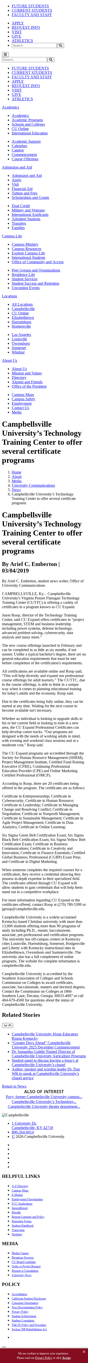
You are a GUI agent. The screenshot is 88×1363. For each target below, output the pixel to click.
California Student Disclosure (29, 1298)
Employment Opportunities (27, 1199)
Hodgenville (21, 326)
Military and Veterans (28, 210)
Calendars (19, 146)
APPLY (18, 23)
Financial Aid (22, 189)
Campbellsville (23, 309)
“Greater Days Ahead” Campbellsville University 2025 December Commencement (46, 1045)
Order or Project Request (26, 1266)
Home (16, 472)
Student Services (24, 279)
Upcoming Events (26, 288)
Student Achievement (24, 1316)
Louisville (19, 339)
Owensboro (21, 343)
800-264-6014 (23, 1132)
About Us (19, 369)
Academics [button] (10, 107)
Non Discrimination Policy (27, 1307)
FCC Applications (22, 1203)
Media (17, 412)
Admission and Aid (27, 175)
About (17, 477)
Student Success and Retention (35, 283)
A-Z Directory (20, 1186)
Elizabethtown (23, 317)
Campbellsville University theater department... (44, 1106)
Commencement (24, 154)
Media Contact (20, 1253)
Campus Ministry (25, 244)
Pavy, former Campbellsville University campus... (44, 1097)
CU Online (20, 129)
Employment (22, 403)
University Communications (33, 485)
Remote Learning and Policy (28, 1217)
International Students (28, 257)
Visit (15, 184)
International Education (30, 133)
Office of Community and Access (38, 262)
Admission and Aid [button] (17, 167)
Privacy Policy (20, 1311)
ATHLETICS (22, 41)
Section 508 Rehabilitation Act (29, 1329)
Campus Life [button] (12, 236)
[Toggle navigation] (5, 54)
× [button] (84, 1351)
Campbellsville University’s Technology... (44, 1102)
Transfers (19, 223)
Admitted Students (26, 219)
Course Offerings (25, 159)
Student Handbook (22, 1225)
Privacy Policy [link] (43, 1358)
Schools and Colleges (28, 124)
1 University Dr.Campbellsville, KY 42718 (32, 1125)
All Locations (22, 304)
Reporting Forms (22, 1221)
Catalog (18, 150)
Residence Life (23, 275)
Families (18, 228)
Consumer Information (25, 1303)
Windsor (18, 352)
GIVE (16, 36)
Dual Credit (21, 206)
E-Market (17, 1195)
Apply (17, 180)
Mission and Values (27, 373)
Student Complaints (23, 1320)
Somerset (19, 348)
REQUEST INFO (26, 27)
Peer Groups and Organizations (36, 270)
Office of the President (29, 386)
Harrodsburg (21, 322)
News (16, 490)
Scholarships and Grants (30, 197)
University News (22, 1275)
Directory (19, 377)
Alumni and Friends (27, 382)
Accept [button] (66, 1358)
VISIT (17, 32)
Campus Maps (23, 395)
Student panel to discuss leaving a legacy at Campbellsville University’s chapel (45, 1062)
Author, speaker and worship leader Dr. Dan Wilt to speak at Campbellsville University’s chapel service (46, 1073)
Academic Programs (27, 120)
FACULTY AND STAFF (32, 15)
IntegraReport (20, 1208)
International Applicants (30, 214)
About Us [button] (9, 360)
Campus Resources (26, 249)
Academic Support (26, 141)
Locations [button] (9, 296)
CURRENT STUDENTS (32, 10)
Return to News (14, 1086)
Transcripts (18, 1230)
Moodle (16, 1212)
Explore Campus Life (28, 253)
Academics (20, 115)
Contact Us (20, 408)
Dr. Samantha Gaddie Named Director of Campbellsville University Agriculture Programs (49, 1054)
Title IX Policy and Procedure (29, 1325)
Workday (17, 1234)
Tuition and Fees (24, 193)
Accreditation (19, 1294)
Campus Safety (23, 399)
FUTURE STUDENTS (30, 6)
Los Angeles (21, 335)
